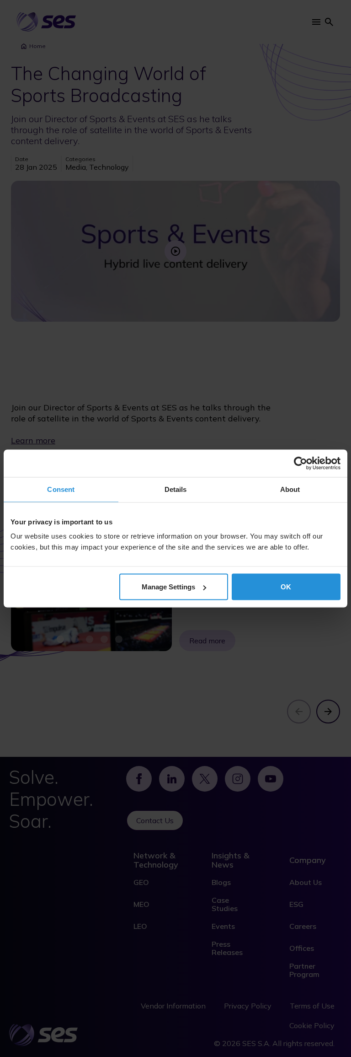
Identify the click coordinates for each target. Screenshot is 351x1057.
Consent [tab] (60, 489)
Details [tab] (176, 489)
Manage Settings (168, 587)
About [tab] (290, 489)
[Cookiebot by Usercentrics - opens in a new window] (300, 463)
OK (286, 587)
